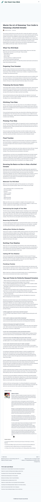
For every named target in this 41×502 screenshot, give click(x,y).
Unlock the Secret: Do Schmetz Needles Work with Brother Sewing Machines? (13, 468)
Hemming (14, 30)
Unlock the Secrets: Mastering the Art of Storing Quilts (9, 475)
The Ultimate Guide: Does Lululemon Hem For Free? (9, 480)
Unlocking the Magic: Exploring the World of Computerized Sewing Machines (20, 444)
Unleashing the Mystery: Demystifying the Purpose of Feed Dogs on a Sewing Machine (19, 442)
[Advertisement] (20, 11)
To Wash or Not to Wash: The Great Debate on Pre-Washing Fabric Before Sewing (20, 448)
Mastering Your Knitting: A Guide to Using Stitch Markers (10, 477)
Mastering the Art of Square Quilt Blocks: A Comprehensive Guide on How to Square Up (31, 459)
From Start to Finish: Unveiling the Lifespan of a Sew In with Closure (11, 489)
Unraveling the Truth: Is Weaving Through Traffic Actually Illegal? (11, 473)
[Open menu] (39, 2)
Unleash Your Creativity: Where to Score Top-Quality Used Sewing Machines (12, 482)
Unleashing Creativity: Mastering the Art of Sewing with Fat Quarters (18, 446)
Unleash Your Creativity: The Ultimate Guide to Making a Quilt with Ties (12, 471)
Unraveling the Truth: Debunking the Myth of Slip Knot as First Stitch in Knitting (13, 484)
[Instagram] (14, 437)
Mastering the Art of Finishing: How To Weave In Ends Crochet (10, 458)
